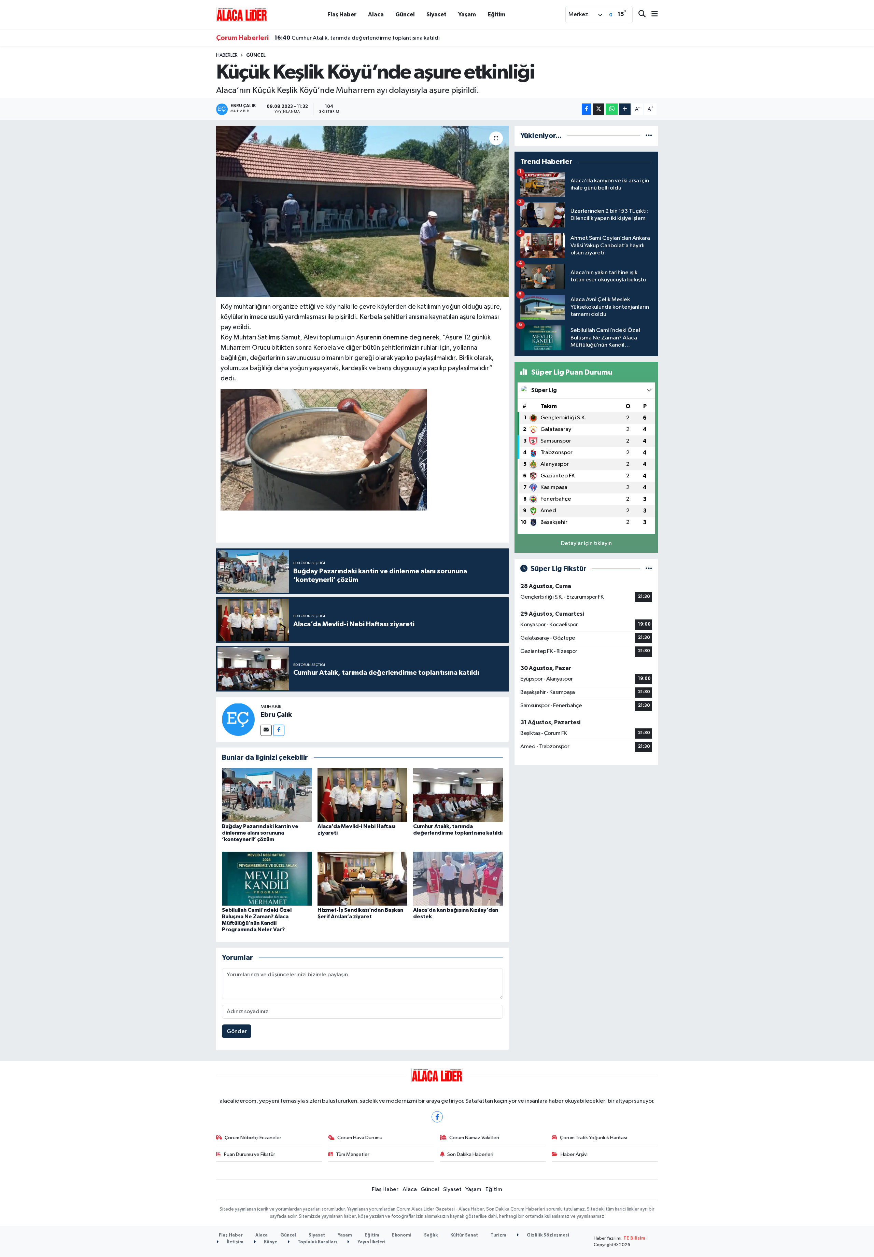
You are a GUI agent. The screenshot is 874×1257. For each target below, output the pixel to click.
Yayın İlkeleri (370, 1242)
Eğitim (496, 14)
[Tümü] (649, 136)
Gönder (237, 1031)
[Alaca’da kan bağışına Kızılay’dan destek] (458, 878)
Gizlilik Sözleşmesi (547, 1235)
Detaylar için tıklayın (586, 543)
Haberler (227, 55)
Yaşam (467, 14)
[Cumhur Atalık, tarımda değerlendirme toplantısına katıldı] (458, 795)
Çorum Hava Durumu (359, 1137)
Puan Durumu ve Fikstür (249, 1154)
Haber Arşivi (574, 1154)
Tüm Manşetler (352, 1154)
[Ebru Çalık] (238, 719)
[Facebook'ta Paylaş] (586, 109)
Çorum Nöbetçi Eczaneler (253, 1137)
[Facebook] (278, 730)
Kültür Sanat (464, 1235)
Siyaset (436, 14)
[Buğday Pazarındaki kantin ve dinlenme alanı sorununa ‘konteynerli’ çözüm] (267, 795)
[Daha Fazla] (625, 109)
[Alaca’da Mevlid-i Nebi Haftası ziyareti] (362, 795)
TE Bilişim (634, 1238)
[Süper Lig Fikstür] (649, 569)
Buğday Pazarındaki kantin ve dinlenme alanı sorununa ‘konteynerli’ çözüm (260, 833)
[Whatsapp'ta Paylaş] (612, 109)
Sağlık (431, 1235)
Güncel (405, 14)
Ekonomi (401, 1235)
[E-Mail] (266, 730)
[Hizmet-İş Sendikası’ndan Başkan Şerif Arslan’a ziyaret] (362, 878)
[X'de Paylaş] (598, 109)
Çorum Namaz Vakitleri (474, 1137)
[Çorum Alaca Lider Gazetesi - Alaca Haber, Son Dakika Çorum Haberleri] (241, 14)
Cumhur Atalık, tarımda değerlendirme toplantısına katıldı (357, 38)
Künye (270, 1242)
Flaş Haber (341, 14)
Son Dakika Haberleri (470, 1154)
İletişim (234, 1242)
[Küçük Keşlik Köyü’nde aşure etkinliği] (362, 211)
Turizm (498, 1235)
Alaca (376, 14)
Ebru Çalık (276, 714)
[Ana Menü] (652, 14)
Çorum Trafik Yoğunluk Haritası (593, 1137)
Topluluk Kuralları (317, 1242)
